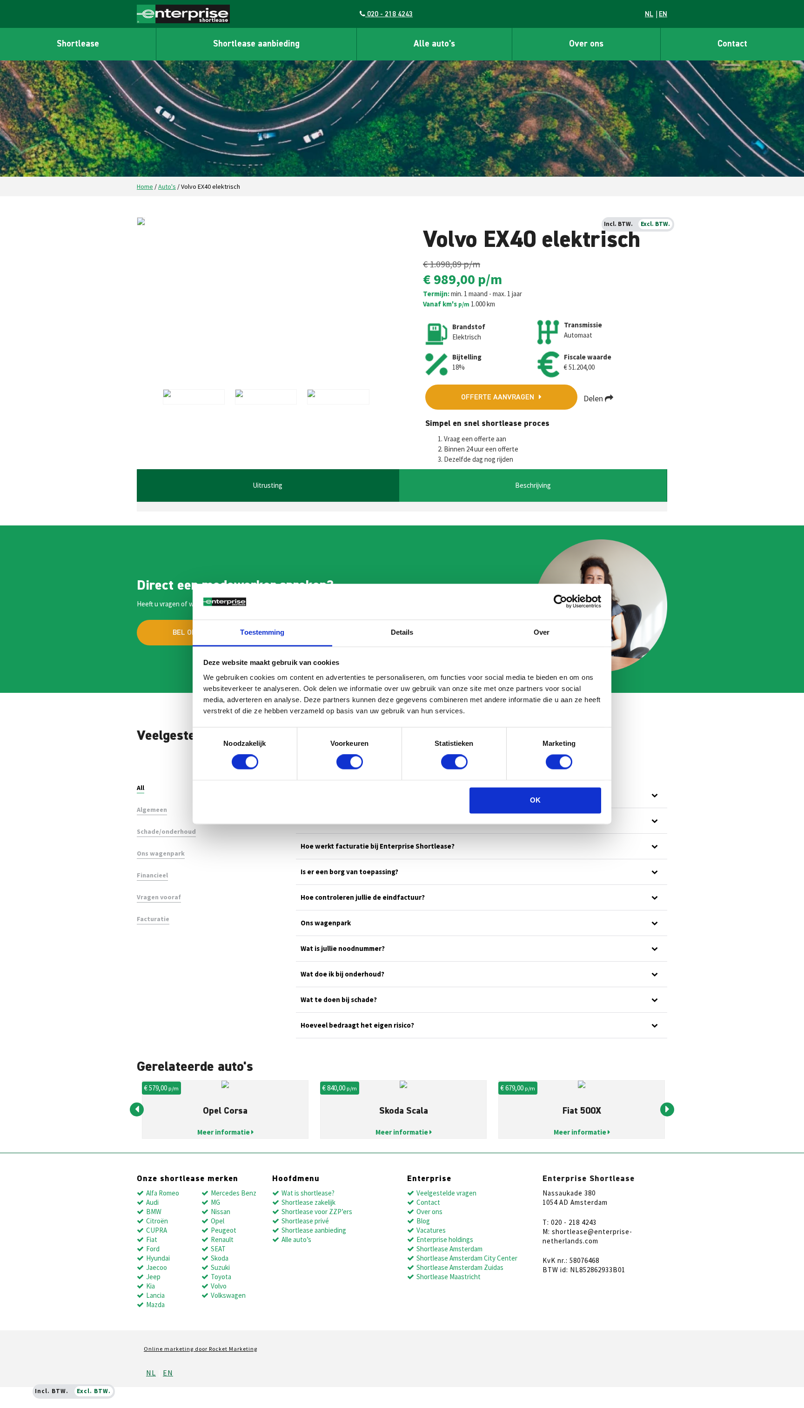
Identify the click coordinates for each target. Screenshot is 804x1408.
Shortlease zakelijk (308, 1202)
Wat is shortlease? (308, 1193)
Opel (217, 1220)
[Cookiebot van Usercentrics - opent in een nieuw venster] (560, 602)
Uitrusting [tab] (267, 485)
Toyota (221, 1276)
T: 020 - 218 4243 (569, 1222)
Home (145, 186)
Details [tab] (402, 632)
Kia (150, 1286)
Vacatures (431, 1230)
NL (649, 14)
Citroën (157, 1220)
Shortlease (78, 44)
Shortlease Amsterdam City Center (466, 1258)
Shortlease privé (305, 1220)
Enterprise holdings (444, 1239)
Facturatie (153, 919)
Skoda (219, 1258)
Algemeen (152, 809)
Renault (222, 1239)
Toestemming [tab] (262, 632)
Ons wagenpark (161, 853)
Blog (423, 1220)
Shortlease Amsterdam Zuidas (459, 1267)
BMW (153, 1211)
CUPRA (156, 1230)
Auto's (167, 186)
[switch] (349, 762)
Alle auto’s (296, 1239)
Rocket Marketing (233, 1348)
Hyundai (158, 1258)
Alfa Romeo (162, 1193)
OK (535, 800)
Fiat (151, 1239)
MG (215, 1202)
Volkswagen (228, 1295)
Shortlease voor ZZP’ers (316, 1211)
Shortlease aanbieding (256, 44)
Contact (732, 44)
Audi (152, 1202)
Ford (153, 1248)
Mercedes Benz (233, 1193)
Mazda (155, 1304)
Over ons (586, 44)
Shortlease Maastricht (448, 1276)
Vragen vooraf (159, 897)
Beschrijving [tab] (533, 485)
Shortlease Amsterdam (449, 1248)
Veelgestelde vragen (446, 1193)
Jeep (153, 1276)
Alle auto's (434, 44)
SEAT (218, 1248)
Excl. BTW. (655, 224)
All (140, 788)
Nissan (220, 1211)
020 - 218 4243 (389, 14)
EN (663, 14)
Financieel (152, 875)
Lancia (155, 1295)
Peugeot (223, 1230)
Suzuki (220, 1267)
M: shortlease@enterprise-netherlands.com (587, 1236)
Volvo (219, 1286)
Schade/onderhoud (166, 831)
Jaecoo (156, 1267)
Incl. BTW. (618, 224)
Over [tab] (541, 632)
